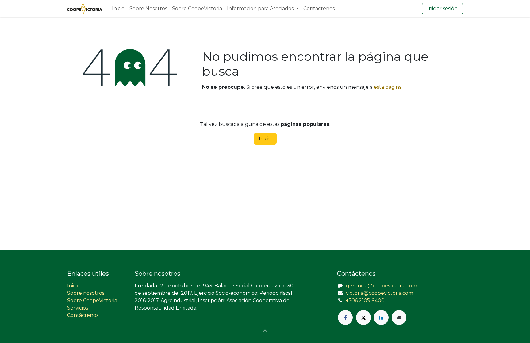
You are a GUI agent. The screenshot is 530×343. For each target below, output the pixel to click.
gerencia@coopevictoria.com (381, 286)
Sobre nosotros (85, 293)
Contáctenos (82, 315)
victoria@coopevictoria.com (379, 293)
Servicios (77, 308)
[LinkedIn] (381, 317)
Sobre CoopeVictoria (92, 300)
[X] (363, 317)
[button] (265, 330)
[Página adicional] (399, 317)
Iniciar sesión (442, 8)
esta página (388, 87)
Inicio (265, 139)
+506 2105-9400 (365, 300)
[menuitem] (118, 8)
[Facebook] (345, 317)
